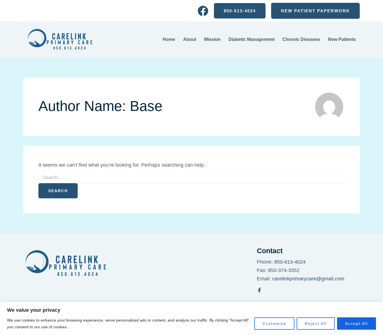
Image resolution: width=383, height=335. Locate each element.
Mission (212, 39)
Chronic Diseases (301, 39)
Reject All (316, 323)
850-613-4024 (290, 262)
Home (169, 39)
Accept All (356, 323)
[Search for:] (191, 177)
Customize (274, 323)
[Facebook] (203, 11)
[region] (191, 318)
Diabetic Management (251, 39)
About (189, 39)
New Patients (342, 39)
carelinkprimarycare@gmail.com (308, 279)
